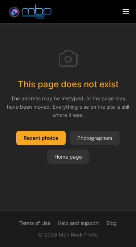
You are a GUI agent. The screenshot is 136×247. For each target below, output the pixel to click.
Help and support (78, 223)
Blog (111, 223)
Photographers (94, 138)
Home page (68, 157)
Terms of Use (34, 223)
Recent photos (41, 138)
